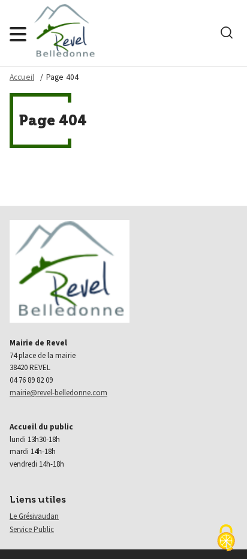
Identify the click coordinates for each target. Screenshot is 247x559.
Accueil (22, 77)
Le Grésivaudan (34, 516)
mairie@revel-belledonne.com (58, 392)
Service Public (32, 529)
